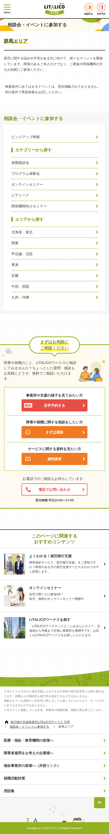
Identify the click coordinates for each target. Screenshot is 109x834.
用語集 (9, 791)
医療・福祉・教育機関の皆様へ (28, 740)
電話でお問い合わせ (54, 489)
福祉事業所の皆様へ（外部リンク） (32, 766)
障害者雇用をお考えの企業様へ (28, 753)
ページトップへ (99, 802)
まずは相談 (54, 432)
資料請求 (54, 459)
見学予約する (54, 405)
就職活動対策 (14, 778)
